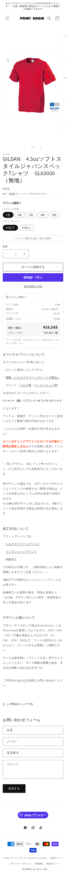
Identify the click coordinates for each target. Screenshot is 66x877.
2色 (19, 214)
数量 (5, 246)
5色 (54, 214)
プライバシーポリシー (20, 863)
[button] (7, 18)
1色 (8, 214)
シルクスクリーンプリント (23, 544)
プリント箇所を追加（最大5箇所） (33, 238)
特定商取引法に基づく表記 (34, 869)
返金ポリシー (56, 858)
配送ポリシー (53, 863)
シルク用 (25, 385)
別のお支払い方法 (33, 286)
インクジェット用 (45, 385)
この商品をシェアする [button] (19, 704)
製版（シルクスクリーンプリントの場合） (33, 377)
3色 (31, 214)
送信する (14, 788)
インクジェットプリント (21, 551)
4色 (43, 214)
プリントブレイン (18, 858)
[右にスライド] (41, 147)
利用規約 (39, 863)
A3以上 (26, 227)
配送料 (12, 194)
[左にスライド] (25, 147)
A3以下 (10, 227)
